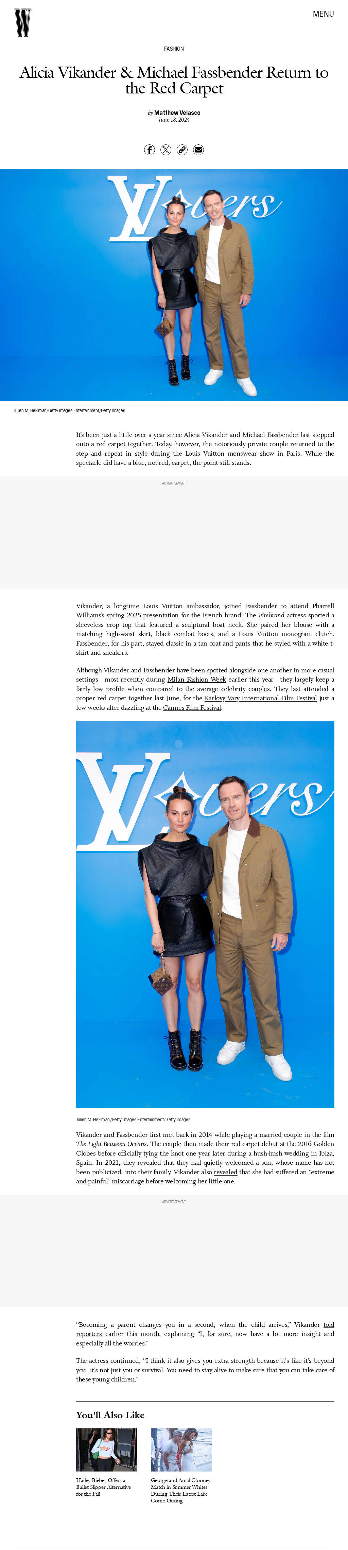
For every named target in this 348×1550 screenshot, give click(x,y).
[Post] (165, 149)
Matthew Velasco (177, 112)
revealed (225, 1172)
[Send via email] (198, 149)
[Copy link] (182, 149)
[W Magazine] (23, 22)
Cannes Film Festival (192, 708)
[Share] (149, 149)
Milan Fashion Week (197, 679)
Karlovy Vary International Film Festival (261, 698)
